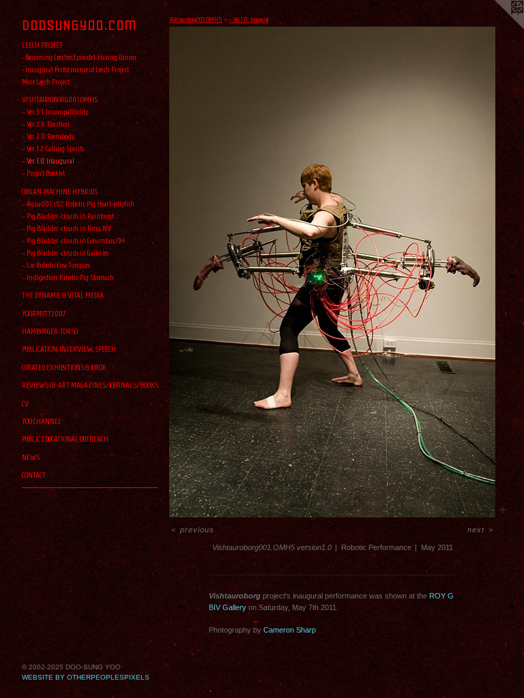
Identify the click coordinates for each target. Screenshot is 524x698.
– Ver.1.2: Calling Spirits (53, 148)
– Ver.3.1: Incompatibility (55, 111)
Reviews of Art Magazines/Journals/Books (90, 384)
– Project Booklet (43, 172)
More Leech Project (46, 81)
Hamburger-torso (50, 331)
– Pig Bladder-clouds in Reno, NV (66, 228)
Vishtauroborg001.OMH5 (60, 99)
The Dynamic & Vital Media (63, 294)
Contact (34, 474)
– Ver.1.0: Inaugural (48, 160)
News (31, 457)
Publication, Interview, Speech (69, 348)
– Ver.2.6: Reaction (46, 123)
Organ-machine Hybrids (60, 191)
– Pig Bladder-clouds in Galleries (65, 252)
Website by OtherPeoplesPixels (85, 677)
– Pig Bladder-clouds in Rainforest (68, 215)
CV (25, 403)
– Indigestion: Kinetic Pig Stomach (68, 277)
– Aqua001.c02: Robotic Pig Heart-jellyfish (78, 203)
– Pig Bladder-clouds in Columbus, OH (73, 240)
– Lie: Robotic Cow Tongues (56, 264)
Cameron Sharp (289, 630)
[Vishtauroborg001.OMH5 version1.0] (332, 272)
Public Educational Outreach (65, 438)
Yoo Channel (41, 420)
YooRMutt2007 (44, 313)
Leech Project (42, 44)
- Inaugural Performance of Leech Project (75, 69)
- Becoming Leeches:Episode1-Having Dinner (79, 56)
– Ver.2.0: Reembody (48, 136)
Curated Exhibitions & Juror (64, 367)
